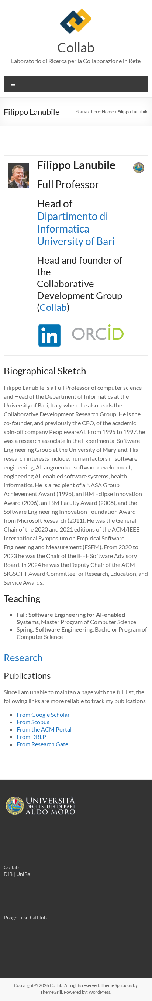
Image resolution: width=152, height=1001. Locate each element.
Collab (75, 47)
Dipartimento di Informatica (72, 222)
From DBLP (31, 736)
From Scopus (33, 721)
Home (108, 111)
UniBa (23, 874)
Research (23, 657)
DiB (8, 874)
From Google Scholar (43, 714)
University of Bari (76, 241)
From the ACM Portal (44, 729)
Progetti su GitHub (25, 917)
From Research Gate (42, 743)
